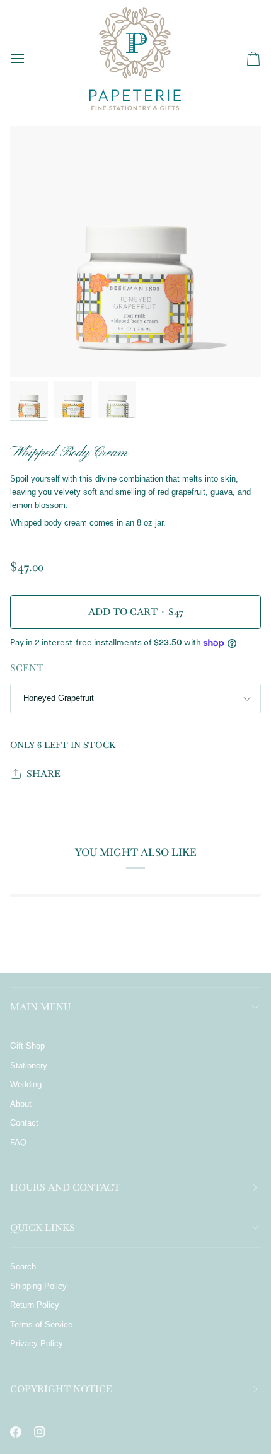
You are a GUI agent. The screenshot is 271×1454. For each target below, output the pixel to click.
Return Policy (34, 1305)
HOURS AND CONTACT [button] (65, 1187)
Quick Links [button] (42, 1227)
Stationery (28, 1065)
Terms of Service (41, 1324)
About (21, 1104)
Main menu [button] (40, 1007)
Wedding (26, 1084)
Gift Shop (27, 1046)
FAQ (18, 1142)
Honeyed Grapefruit (58, 698)
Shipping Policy (38, 1286)
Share (43, 774)
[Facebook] (15, 1432)
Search (23, 1266)
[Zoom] (34, 353)
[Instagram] (39, 1432)
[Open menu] (29, 58)
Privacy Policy (36, 1343)
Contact (24, 1123)
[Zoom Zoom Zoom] (135, 251)
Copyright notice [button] (61, 1389)
